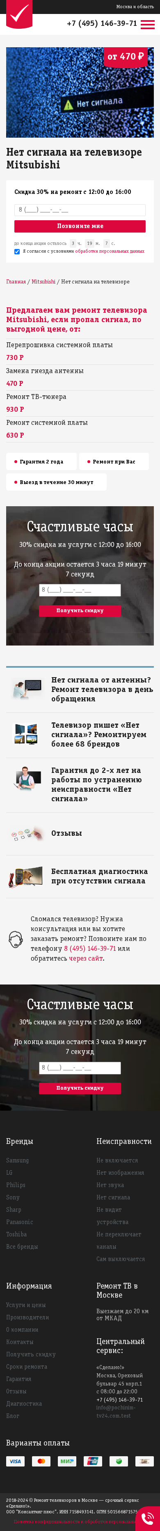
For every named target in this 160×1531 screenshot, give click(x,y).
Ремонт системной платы (47, 423)
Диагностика (24, 1404)
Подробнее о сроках (76, 679)
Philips (15, 1185)
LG (9, 1173)
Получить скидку (31, 1355)
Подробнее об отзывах (79, 832)
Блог (12, 1416)
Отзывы (16, 1392)
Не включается (117, 1161)
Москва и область (135, 7)
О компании (22, 1330)
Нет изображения (120, 1173)
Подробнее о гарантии (79, 769)
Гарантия (18, 1379)
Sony (13, 1198)
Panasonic (19, 1222)
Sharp (13, 1210)
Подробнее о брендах (78, 724)
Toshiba (16, 1235)
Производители (27, 1318)
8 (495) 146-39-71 (90, 948)
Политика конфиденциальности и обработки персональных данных (84, 1521)
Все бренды (22, 1247)
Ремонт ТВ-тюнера (36, 397)
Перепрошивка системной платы (59, 345)
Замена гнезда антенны (45, 371)
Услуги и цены (26, 1305)
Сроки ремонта (26, 1367)
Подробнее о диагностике (84, 870)
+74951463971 (147, 1510)
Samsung (17, 1161)
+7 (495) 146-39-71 (102, 24)
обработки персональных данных (109, 251)
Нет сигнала (113, 1198)
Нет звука (110, 1185)
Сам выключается (120, 1259)
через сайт (86, 958)
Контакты (20, 1342)
